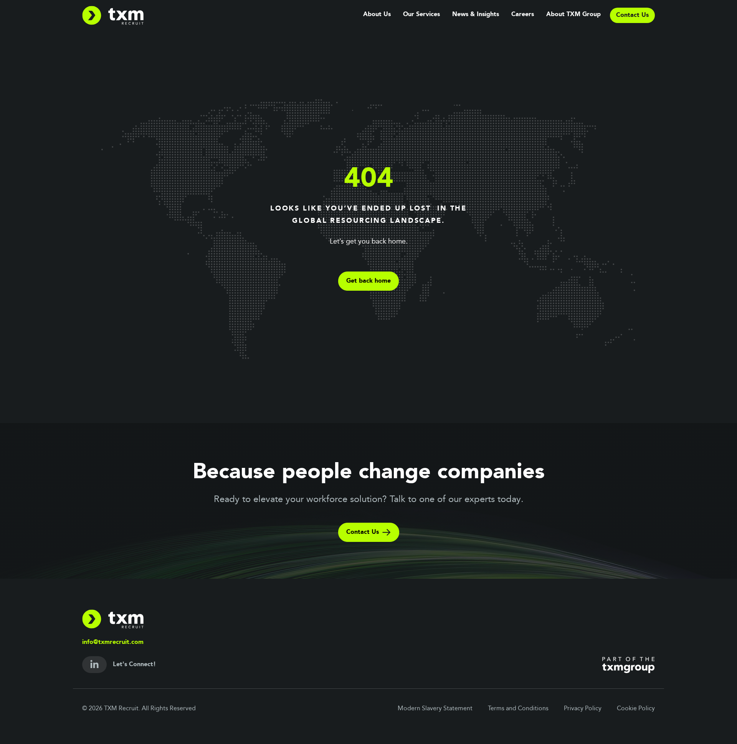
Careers (522, 15)
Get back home (368, 281)
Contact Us (362, 532)
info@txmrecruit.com (113, 642)
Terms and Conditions (518, 709)
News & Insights (475, 15)
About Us (377, 15)
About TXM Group (573, 15)
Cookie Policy (636, 709)
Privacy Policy (582, 709)
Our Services (421, 15)
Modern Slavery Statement (435, 709)
